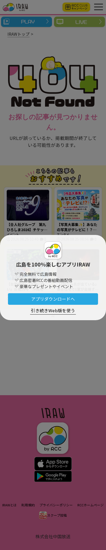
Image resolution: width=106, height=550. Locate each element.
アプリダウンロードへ (53, 299)
